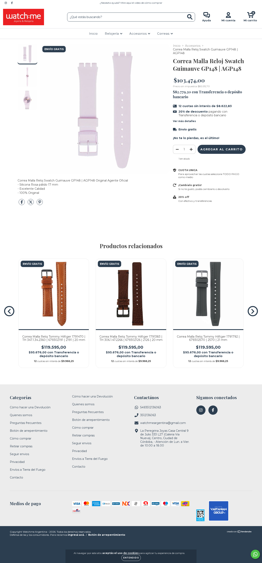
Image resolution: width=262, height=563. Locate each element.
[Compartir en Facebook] (22, 204)
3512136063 (148, 415)
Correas (164, 33)
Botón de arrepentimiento (28, 431)
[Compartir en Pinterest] (40, 204)
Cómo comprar (20, 438)
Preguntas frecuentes (25, 423)
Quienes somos (21, 415)
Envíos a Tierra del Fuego (27, 470)
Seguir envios (19, 454)
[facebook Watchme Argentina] (12, 3)
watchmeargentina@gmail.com (163, 423)
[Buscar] (190, 17)
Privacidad (17, 462)
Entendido (131, 557)
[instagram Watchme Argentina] (6, 3)
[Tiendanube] (239, 532)
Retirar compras (21, 446)
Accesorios (138, 33)
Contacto (16, 477)
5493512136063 (150, 407)
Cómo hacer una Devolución (30, 407)
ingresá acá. (76, 534)
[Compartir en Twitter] (31, 204)
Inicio (93, 33)
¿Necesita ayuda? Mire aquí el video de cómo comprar (131, 2)
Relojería (112, 33)
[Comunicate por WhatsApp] (255, 554)
